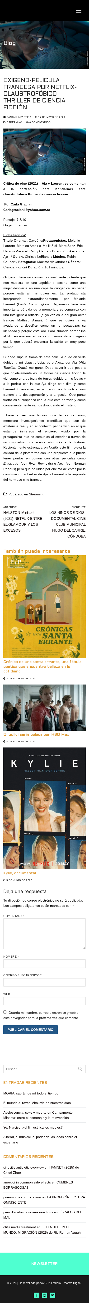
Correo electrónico (22, 975)
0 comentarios (39, 122)
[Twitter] (52, 1295)
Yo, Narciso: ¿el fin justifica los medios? (33, 1127)
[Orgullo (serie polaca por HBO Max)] (44, 708)
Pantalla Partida (18, 117)
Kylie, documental (19, 873)
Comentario (13, 916)
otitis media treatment (19, 1227)
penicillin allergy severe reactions (28, 1212)
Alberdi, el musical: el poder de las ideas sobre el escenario (40, 1139)
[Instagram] (44, 1295)
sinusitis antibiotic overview (23, 1167)
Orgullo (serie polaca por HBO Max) (36, 734)
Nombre (11, 956)
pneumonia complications (22, 1197)
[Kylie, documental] (44, 808)
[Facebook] (36, 1295)
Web (6, 994)
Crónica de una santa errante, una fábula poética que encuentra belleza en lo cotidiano (42, 666)
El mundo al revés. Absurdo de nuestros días (37, 1103)
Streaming (14, 122)
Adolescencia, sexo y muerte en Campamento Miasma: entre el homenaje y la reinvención (38, 1115)
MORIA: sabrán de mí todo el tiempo (30, 1093)
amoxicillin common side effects (27, 1182)
